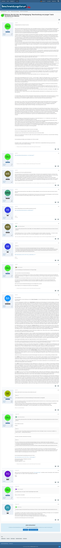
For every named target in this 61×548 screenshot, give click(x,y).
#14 (58, 504)
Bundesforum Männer (19, 538)
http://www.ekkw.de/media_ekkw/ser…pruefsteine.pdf (24, 210)
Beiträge (4, 34)
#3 (58, 170)
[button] (43, 1)
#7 (58, 242)
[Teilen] (59, 19)
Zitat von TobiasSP (20, 489)
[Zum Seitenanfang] (59, 547)
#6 (58, 223)
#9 (58, 294)
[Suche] (58, 1)
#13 (58, 486)
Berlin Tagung (13, 538)
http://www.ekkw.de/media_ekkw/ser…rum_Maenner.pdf (24, 155)
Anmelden (49, 1)
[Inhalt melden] (55, 149)
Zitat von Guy (19, 507)
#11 (58, 414)
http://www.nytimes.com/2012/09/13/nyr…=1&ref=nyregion (25, 457)
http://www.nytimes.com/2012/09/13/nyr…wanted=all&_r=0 (25, 254)
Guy (6, 17)
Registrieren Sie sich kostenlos (32, 527)
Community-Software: (30, 546)
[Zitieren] (58, 149)
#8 (58, 264)
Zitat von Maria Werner (21, 226)
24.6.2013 (8, 538)
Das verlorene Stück (37, 472)
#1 (58, 22)
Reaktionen (4, 33)
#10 (58, 390)
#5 (58, 206)
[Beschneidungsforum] (30, 6)
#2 (58, 153)
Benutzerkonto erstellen (33, 529)
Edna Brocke (25, 538)
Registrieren (54, 1)
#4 (58, 189)
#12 (58, 470)
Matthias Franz (3, 538)
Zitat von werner (19, 267)
